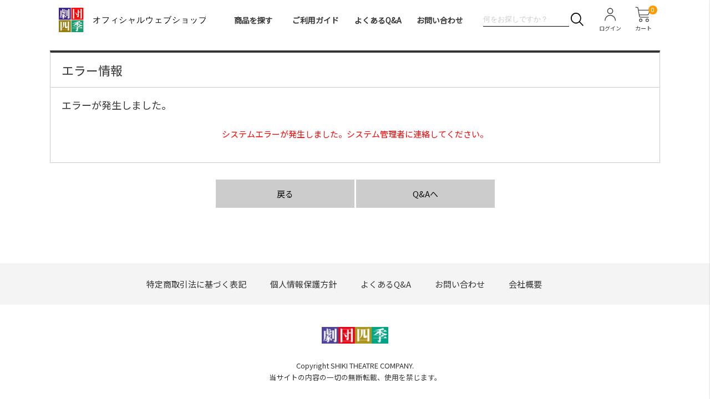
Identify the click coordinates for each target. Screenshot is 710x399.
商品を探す (253, 19)
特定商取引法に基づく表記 (196, 284)
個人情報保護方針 (303, 284)
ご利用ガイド (315, 19)
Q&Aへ (425, 194)
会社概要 (525, 284)
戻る (285, 194)
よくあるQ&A (378, 19)
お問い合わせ (440, 19)
